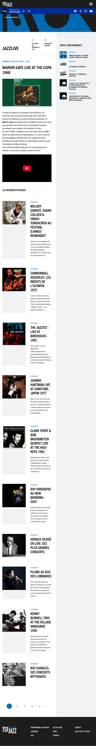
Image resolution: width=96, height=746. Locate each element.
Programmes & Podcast (40, 727)
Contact (56, 735)
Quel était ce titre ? (82, 731)
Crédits (78, 727)
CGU (32, 735)
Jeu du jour (57, 727)
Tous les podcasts (11, 17)
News (55, 731)
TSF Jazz (7, 4)
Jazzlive (10, 48)
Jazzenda (34, 731)
